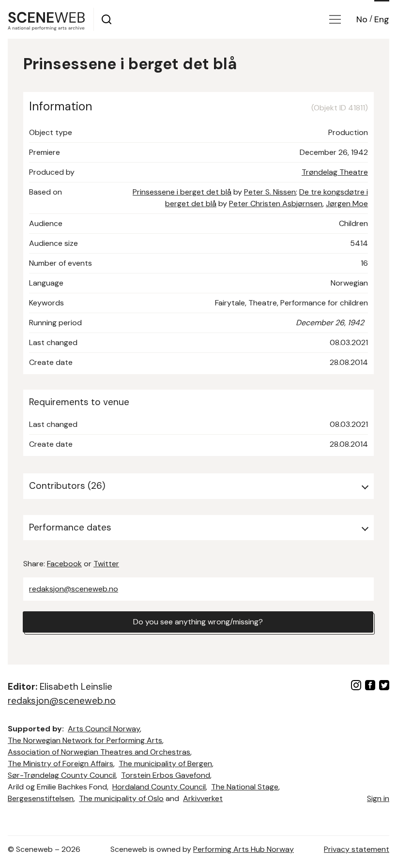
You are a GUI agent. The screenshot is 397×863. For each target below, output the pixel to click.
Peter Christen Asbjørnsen (275, 203)
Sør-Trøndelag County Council (62, 775)
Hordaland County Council (159, 787)
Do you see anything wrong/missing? (198, 622)
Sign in (378, 798)
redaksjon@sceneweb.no (73, 589)
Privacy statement (356, 849)
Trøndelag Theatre (335, 172)
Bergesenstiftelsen (41, 798)
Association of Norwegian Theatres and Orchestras (99, 752)
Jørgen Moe (347, 203)
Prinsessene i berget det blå (182, 192)
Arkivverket (203, 798)
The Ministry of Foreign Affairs (60, 763)
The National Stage (244, 787)
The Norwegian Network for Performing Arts (85, 740)
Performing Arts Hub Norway (243, 849)
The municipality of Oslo (121, 798)
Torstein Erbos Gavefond (165, 775)
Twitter (106, 564)
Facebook (64, 564)
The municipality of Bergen (165, 763)
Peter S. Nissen (270, 192)
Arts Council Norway (104, 729)
